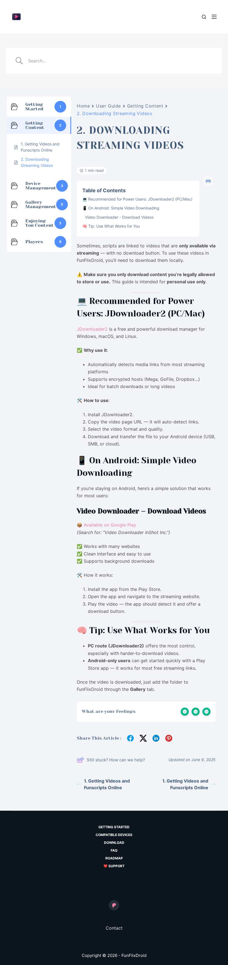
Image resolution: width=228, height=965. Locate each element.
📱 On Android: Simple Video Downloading (120, 208)
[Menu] (214, 16)
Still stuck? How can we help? (116, 759)
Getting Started (114, 827)
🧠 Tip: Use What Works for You (111, 226)
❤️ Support (114, 866)
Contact (114, 928)
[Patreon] (114, 905)
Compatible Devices (114, 835)
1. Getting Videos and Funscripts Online (107, 784)
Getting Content (145, 106)
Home (83, 106)
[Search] (204, 17)
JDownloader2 (92, 329)
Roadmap (114, 858)
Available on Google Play (110, 525)
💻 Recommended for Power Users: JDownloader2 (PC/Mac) (137, 199)
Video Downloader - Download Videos (119, 217)
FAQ (114, 850)
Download (114, 842)
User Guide (108, 106)
